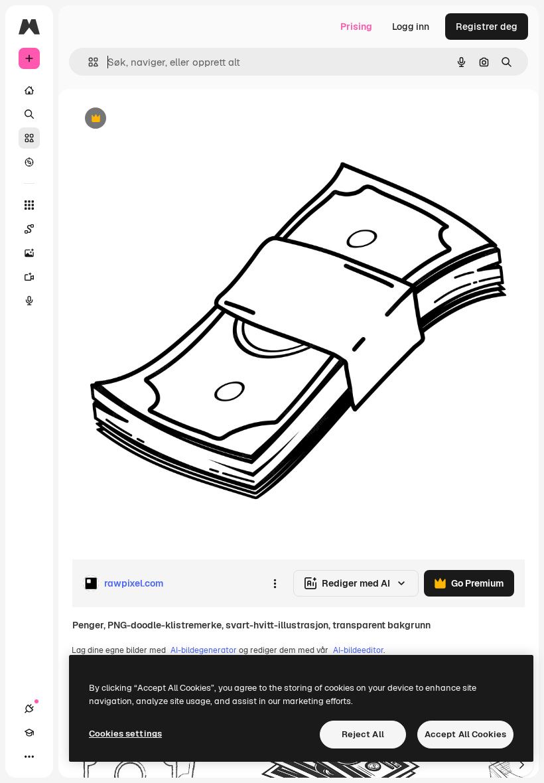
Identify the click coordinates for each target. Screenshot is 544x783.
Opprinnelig (165, 119)
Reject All (363, 734)
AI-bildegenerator (203, 650)
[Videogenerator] (29, 276)
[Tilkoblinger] (29, 708)
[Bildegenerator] (29, 252)
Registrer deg (486, 27)
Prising (356, 27)
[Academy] (29, 732)
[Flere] (29, 756)
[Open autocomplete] (88, 62)
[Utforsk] (29, 162)
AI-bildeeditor (358, 650)
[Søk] (29, 114)
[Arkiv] (29, 138)
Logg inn (410, 27)
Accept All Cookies (465, 734)
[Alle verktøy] (29, 205)
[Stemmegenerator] (29, 300)
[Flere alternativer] (274, 583)
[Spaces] (29, 229)
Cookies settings (125, 733)
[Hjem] (29, 90)
